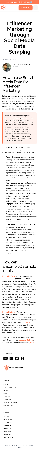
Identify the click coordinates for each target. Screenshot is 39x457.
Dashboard (25, 7)
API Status (7, 396)
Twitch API (7, 431)
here (28, 322)
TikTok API (6, 416)
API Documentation (10, 387)
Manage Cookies (9, 405)
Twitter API (7, 434)
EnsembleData (8, 276)
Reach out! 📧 (26, 2)
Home (5, 384)
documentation (26, 340)
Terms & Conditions (10, 402)
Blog (5, 393)
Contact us (7, 399)
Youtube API (7, 422)
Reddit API (7, 428)
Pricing (5, 390)
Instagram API (8, 419)
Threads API (7, 425)
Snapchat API (8, 437)
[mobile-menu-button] (35, 7)
